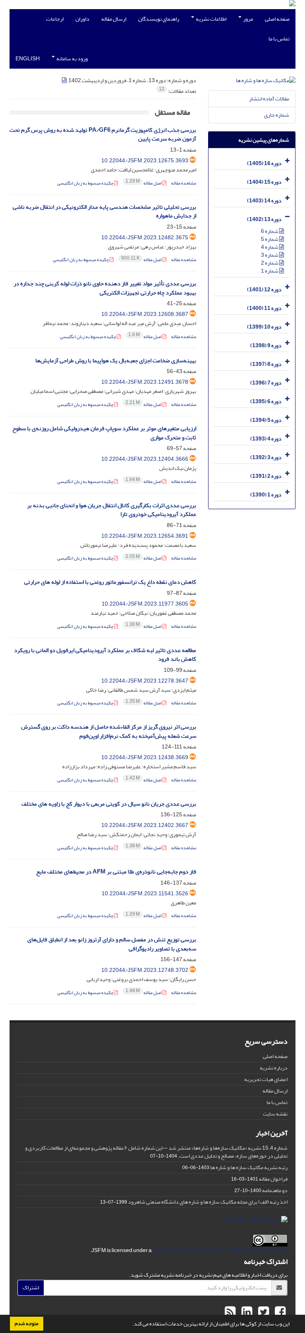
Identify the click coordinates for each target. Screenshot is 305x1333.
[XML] (65, 80)
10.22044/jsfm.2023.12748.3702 (144, 970)
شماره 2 (270, 263)
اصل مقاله (143, 183)
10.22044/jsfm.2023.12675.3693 (144, 160)
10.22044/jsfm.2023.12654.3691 (144, 536)
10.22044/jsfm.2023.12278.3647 (144, 680)
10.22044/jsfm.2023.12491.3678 (144, 382)
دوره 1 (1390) (266, 494)
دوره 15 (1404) (264, 182)
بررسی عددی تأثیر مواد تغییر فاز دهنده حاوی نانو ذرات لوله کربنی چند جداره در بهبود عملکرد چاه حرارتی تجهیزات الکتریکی (105, 288)
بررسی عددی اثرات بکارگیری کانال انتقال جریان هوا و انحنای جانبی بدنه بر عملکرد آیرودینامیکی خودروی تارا (111, 510)
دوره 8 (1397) (266, 364)
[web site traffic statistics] (256, 1221)
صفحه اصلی (277, 18)
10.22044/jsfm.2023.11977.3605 (145, 603)
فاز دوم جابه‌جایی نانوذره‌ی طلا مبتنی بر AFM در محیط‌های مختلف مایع (116, 871)
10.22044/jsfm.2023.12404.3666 (144, 459)
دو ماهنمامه (275, 1190)
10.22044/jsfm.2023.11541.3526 (145, 893)
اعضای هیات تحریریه (266, 1079)
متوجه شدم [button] (27, 1323)
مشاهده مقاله (183, 183)
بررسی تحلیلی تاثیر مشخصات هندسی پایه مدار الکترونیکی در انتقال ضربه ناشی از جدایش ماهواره (104, 211)
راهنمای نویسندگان (158, 18)
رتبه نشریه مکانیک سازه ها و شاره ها (249, 1167)
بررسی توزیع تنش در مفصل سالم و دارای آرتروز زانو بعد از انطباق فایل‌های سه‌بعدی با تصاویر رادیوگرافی (111, 944)
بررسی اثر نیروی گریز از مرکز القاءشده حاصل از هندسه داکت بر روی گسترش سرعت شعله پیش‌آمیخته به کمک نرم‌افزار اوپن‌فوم (108, 731)
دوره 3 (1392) (266, 457)
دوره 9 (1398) (266, 345)
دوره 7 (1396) (266, 382)
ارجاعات (55, 18)
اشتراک (31, 1287)
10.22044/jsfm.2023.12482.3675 (144, 237)
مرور (247, 18)
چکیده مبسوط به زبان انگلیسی (85, 183)
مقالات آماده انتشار (269, 98)
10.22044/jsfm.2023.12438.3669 (144, 757)
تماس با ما (279, 38)
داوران (82, 18)
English (27, 58)
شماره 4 (270, 247)
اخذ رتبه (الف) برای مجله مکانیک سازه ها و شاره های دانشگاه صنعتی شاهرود (208, 1201)
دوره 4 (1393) (266, 438)
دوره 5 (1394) (266, 420)
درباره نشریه (274, 1067)
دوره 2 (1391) (266, 476)
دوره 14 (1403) (264, 200)
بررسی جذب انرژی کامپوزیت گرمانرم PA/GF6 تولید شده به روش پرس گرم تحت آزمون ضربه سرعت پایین (103, 134)
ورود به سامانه (72, 58)
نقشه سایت (275, 1113)
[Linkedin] (245, 1312)
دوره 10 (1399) (264, 326)
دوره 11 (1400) (264, 308)
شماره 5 (270, 239)
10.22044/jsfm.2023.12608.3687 (144, 314)
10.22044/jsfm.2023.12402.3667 (144, 825)
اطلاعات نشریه (210, 18)
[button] (130, 1324)
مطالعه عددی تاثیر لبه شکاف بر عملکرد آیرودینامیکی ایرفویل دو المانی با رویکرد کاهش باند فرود (105, 654)
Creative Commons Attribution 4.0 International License (220, 1250)
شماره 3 (270, 255)
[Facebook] (279, 1312)
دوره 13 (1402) (264, 219)
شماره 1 (270, 270)
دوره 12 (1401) (264, 289)
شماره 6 (270, 231)
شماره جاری (276, 115)
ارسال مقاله (113, 18)
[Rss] (230, 1312)
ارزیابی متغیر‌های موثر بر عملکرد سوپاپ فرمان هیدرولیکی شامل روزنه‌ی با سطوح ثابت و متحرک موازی (104, 433)
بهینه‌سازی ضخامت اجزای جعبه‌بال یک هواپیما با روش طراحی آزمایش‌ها (115, 360)
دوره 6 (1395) (266, 401)
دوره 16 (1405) (264, 163)
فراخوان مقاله (273, 1178)
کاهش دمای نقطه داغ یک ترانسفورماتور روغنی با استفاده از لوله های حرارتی (110, 582)
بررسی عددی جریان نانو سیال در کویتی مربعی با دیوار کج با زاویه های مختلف (108, 804)
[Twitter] (262, 1312)
